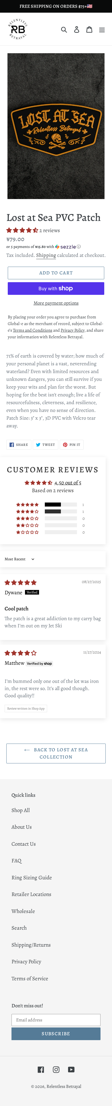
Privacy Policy (26, 961)
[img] (20, 583)
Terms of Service (29, 978)
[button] (22, 230)
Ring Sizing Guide (31, 877)
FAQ (16, 860)
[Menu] (102, 29)
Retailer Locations (31, 894)
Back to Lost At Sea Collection (60, 753)
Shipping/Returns (31, 945)
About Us (21, 827)
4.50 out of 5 (68, 482)
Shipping (46, 255)
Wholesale (23, 911)
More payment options (56, 303)
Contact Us (23, 844)
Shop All (20, 810)
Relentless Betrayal (64, 1086)
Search (19, 928)
